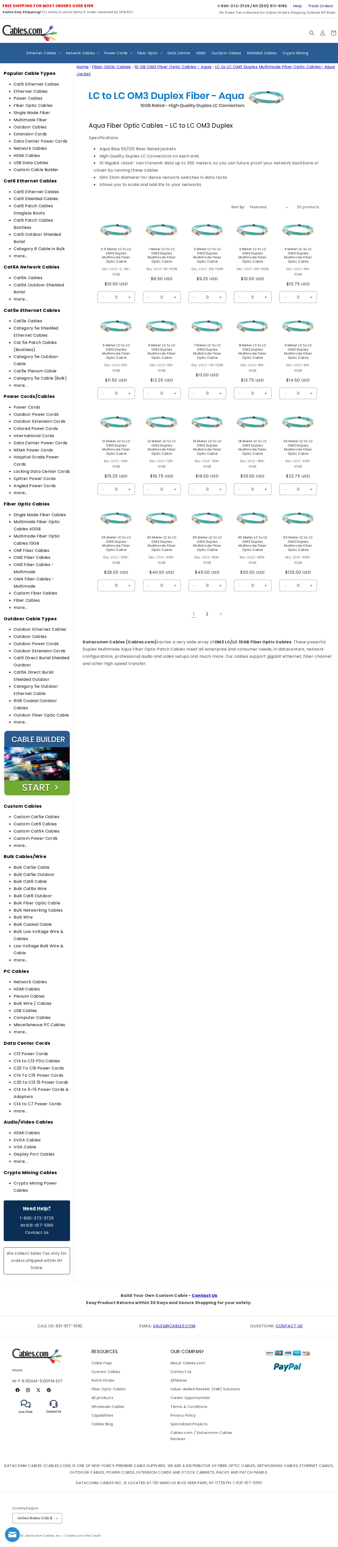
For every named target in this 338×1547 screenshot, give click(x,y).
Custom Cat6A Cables (37, 831)
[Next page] (220, 614)
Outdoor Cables (30, 127)
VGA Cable (25, 1147)
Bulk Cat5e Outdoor (34, 874)
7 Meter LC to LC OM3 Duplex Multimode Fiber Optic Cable (207, 351)
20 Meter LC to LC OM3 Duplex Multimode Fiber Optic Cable (298, 447)
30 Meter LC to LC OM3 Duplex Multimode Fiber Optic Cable (161, 543)
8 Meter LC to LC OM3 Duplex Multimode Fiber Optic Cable (253, 351)
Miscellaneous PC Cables (39, 1025)
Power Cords (27, 407)
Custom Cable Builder (36, 170)
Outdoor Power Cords (36, 414)
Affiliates (178, 1380)
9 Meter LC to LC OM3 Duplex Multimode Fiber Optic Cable (298, 351)
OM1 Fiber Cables (31, 550)
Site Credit (92, 1536)
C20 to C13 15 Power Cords (41, 1082)
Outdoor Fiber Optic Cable (41, 715)
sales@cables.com (174, 1326)
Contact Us (37, 1232)
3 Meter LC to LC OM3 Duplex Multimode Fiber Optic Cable (253, 255)
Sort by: (238, 207)
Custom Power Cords (36, 838)
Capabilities (102, 1415)
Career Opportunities (190, 1397)
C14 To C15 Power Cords (38, 1075)
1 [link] (194, 614)
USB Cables (25, 1010)
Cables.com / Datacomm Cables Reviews (201, 1435)
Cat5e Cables (28, 321)
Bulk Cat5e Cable (32, 867)
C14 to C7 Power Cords (37, 1104)
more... (20, 256)
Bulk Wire (23, 917)
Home (82, 67)
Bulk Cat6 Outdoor (33, 896)
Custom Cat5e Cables (36, 817)
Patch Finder (103, 1380)
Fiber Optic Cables (33, 105)
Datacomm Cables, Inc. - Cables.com (54, 1536)
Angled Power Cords (35, 486)
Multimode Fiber (30, 120)
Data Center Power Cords (41, 141)
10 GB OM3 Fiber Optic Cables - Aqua (173, 67)
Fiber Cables (27, 600)
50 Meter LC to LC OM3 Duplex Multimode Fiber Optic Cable (298, 543)
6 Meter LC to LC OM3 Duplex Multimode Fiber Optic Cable (162, 351)
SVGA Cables (27, 1140)
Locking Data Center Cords (42, 471)
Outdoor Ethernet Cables (40, 629)
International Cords (34, 436)
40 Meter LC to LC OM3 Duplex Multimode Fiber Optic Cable (252, 543)
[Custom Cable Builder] (37, 795)
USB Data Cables (31, 163)
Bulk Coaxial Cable (33, 924)
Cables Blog (102, 1424)
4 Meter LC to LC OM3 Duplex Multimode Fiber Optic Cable (298, 255)
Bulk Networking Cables (38, 910)
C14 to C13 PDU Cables (37, 1061)
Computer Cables (32, 1017)
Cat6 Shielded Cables (36, 199)
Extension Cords (30, 134)
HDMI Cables (27, 155)
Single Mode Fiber (32, 113)
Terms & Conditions (189, 1406)
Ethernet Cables (31, 91)
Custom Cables (106, 1371)
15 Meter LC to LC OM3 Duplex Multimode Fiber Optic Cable (207, 447)
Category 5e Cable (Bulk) (40, 378)
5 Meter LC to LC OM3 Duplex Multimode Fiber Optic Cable (116, 351)
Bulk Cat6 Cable (30, 881)
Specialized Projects (189, 1424)
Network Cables (30, 148)
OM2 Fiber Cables (32, 557)
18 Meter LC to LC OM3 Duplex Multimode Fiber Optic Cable (253, 447)
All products (103, 1397)
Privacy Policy (183, 1415)
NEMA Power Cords (33, 450)
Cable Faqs (102, 1363)
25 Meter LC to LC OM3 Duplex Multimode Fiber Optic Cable (116, 543)
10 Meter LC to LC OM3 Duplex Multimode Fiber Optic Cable (116, 447)
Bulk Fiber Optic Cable (37, 903)
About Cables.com (187, 1363)
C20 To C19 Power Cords (39, 1068)
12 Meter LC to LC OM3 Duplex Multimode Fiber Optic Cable (161, 447)
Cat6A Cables (28, 278)
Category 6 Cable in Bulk (39, 249)
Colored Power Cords (36, 428)
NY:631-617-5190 (37, 1225)
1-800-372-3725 (37, 1218)
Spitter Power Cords (35, 478)
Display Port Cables (34, 1154)
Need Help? (37, 1208)
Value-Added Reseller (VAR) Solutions (205, 1389)
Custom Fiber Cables (35, 593)
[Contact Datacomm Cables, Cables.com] (54, 1416)
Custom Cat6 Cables (35, 824)
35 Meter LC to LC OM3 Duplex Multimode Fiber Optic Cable (207, 543)
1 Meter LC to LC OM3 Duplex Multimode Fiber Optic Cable (162, 255)
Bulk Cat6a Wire (30, 889)
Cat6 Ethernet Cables (36, 84)
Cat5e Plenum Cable (35, 371)
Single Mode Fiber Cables (40, 515)
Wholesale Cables (108, 1406)
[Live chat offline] (12, 1534)
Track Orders (320, 5)
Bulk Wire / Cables (33, 1003)
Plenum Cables (29, 996)
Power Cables (28, 98)
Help (297, 5)
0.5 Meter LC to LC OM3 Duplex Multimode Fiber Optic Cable (116, 255)
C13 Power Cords (31, 1054)
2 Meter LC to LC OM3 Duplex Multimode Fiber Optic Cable (207, 255)
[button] (311, 33)
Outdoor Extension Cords (40, 421)
